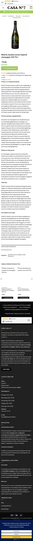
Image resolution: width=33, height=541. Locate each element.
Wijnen (18, 16)
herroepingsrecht (12, 433)
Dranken (11, 16)
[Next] (32, 282)
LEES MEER (6, 369)
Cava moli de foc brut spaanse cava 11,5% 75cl (24, 289)
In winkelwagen (10, 68)
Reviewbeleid (5, 509)
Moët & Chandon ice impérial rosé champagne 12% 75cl (8, 290)
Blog (2, 502)
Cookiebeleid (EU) (6, 506)
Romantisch (11, 256)
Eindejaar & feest (21, 254)
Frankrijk (25, 16)
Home (4, 16)
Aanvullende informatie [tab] (8, 246)
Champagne (16, 17)
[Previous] (1, 282)
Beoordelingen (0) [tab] (6, 249)
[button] (3, 8)
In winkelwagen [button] (8, 297)
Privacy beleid (22, 518)
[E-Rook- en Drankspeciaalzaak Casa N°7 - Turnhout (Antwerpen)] (16, 7)
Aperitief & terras (12, 254)
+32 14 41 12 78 (5, 411)
